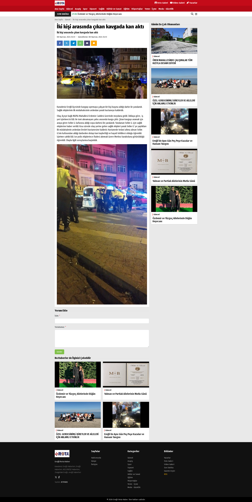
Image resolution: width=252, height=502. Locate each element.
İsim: (57, 315)
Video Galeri (178, 2)
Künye (93, 461)
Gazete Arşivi (169, 471)
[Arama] (192, 14)
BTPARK (64, 482)
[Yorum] (94, 43)
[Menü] (196, 14)
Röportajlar (137, 8)
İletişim (94, 464)
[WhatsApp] (80, 43)
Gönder (59, 352)
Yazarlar (193, 2)
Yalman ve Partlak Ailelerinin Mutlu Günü (94, 14)
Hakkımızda (96, 458)
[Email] (87, 43)
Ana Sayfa (59, 8)
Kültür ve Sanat (114, 8)
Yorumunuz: (60, 327)
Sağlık (101, 8)
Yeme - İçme (150, 8)
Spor (85, 8)
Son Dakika (168, 467)
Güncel (69, 8)
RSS (165, 474)
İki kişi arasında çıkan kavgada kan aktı (89, 19)
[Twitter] (67, 43)
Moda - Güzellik (166, 8)
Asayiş (78, 8)
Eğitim (126, 8)
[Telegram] (73, 43)
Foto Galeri (162, 2)
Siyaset (93, 8)
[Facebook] (60, 43)
